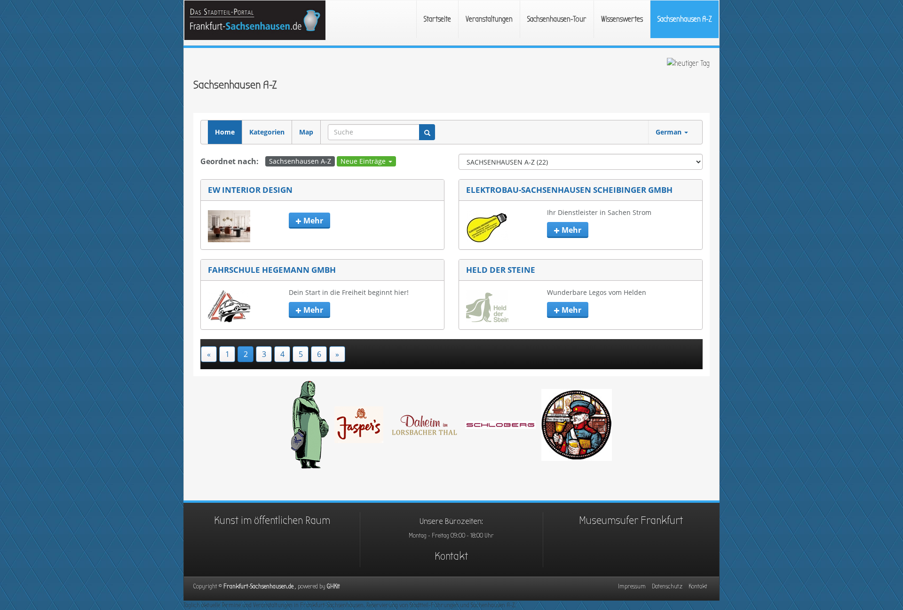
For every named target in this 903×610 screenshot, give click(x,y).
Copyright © (260, 586)
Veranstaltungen (489, 19)
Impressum (632, 586)
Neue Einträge (364, 161)
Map (306, 131)
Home (225, 131)
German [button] (669, 131)
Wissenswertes (622, 19)
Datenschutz (667, 586)
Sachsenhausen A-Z (684, 19)
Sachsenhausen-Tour (556, 19)
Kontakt (451, 555)
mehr (312, 220)
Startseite (437, 19)
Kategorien (267, 131)
